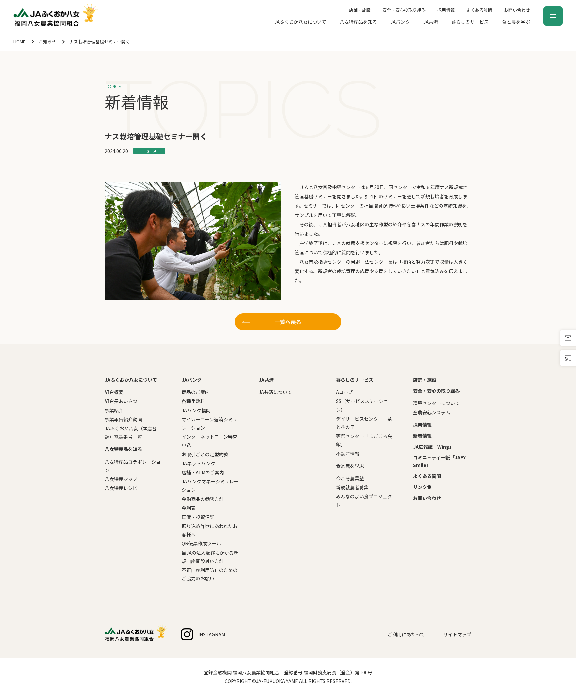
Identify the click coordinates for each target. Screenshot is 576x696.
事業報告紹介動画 (123, 419)
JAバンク (400, 21)
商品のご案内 (196, 392)
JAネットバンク (198, 463)
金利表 (189, 508)
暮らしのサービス (470, 21)
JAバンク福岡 (196, 410)
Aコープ (344, 392)
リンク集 (422, 487)
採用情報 (446, 10)
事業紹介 (114, 410)
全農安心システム (431, 412)
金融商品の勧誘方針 (203, 499)
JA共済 (430, 21)
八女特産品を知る (358, 21)
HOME (19, 41)
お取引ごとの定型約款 (205, 454)
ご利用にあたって (406, 634)
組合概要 (114, 392)
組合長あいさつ (121, 401)
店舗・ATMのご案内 (203, 472)
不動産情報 (347, 453)
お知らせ (47, 41)
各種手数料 (193, 401)
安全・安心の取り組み (404, 10)
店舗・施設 (360, 10)
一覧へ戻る (288, 322)
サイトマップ (457, 634)
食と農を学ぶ (516, 21)
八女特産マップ (121, 479)
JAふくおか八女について (300, 21)
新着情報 (422, 435)
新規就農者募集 (352, 487)
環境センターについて (436, 403)
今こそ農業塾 (350, 478)
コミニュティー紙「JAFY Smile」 (439, 461)
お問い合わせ (517, 10)
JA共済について (275, 392)
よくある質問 (479, 10)
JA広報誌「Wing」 (433, 446)
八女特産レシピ (121, 488)
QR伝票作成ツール (201, 543)
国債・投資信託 (198, 517)
